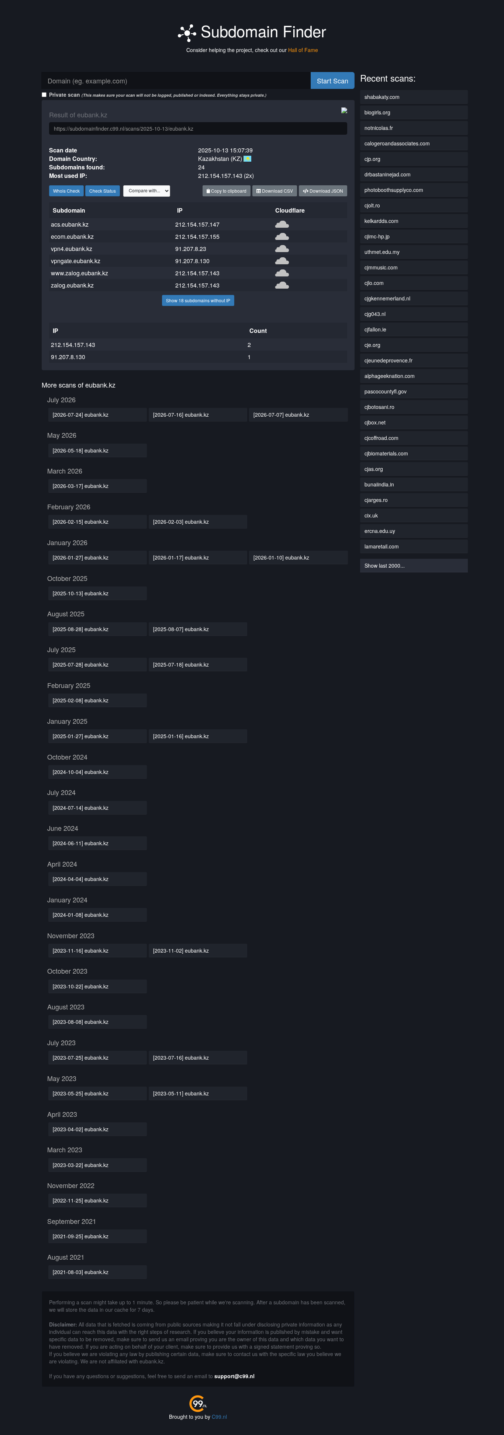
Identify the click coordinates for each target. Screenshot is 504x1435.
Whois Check (66, 190)
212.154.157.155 (197, 236)
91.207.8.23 (190, 248)
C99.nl (219, 1416)
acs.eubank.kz (70, 224)
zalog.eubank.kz (72, 285)
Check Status (102, 190)
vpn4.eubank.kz (71, 248)
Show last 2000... (385, 565)
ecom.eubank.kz (72, 236)
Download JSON (325, 190)
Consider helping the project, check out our (252, 50)
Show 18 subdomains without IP (198, 300)
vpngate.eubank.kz (75, 261)
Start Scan (332, 80)
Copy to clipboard (228, 190)
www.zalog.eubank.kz (79, 273)
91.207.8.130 (192, 261)
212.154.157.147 (197, 224)
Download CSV (277, 190)
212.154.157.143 (197, 273)
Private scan (157, 94)
